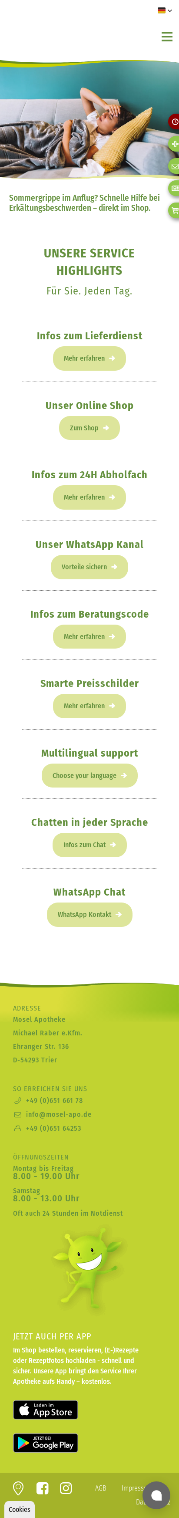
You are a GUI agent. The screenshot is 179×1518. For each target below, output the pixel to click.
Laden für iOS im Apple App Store (56, 1410)
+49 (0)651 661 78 (54, 1100)
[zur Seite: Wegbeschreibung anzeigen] (18, 1491)
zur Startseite (59, 25)
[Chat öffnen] (156, 1495)
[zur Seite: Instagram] (66, 1491)
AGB (100, 1488)
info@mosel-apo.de (59, 1114)
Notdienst (107, 1213)
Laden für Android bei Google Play (56, 1443)
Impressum (137, 1488)
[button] (165, 10)
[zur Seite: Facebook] (42, 1491)
